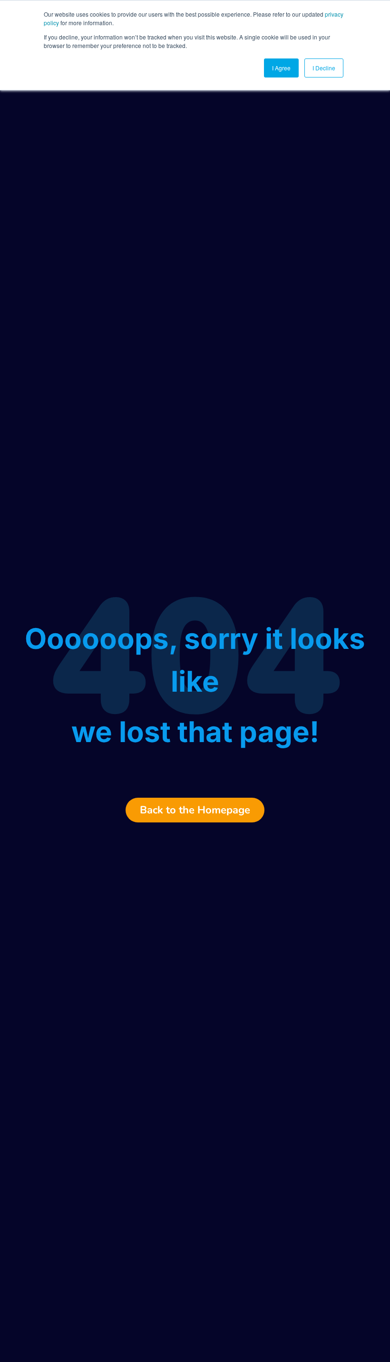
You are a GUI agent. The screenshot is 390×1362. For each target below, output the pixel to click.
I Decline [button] (323, 68)
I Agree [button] (281, 68)
